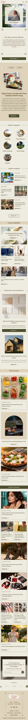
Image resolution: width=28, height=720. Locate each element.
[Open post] (14, 306)
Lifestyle (19, 67)
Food (4, 67)
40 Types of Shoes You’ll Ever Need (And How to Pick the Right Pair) (20, 617)
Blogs (11, 702)
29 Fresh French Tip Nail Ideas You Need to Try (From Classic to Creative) (7, 617)
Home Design (20, 151)
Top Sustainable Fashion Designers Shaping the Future (19, 536)
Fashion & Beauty (7, 151)
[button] (26, 2)
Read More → (14, 116)
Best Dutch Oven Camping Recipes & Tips (14, 441)
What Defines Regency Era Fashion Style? (13, 646)
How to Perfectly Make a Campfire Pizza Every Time (13, 477)
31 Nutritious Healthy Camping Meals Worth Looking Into (20, 204)
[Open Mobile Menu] (11, 707)
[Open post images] (7, 177)
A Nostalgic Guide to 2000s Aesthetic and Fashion (7, 536)
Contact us (15, 702)
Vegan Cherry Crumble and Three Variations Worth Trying (14, 94)
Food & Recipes (20, 139)
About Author (10, 704)
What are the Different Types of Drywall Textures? (14, 322)
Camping (11, 67)
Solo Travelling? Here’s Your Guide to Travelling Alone (12, 280)
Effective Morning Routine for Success (20, 259)
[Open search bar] (23, 2)
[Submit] (22, 672)
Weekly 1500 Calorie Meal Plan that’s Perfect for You (12, 405)
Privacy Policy (18, 704)
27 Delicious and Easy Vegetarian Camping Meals (6, 191)
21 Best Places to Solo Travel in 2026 (6, 259)
